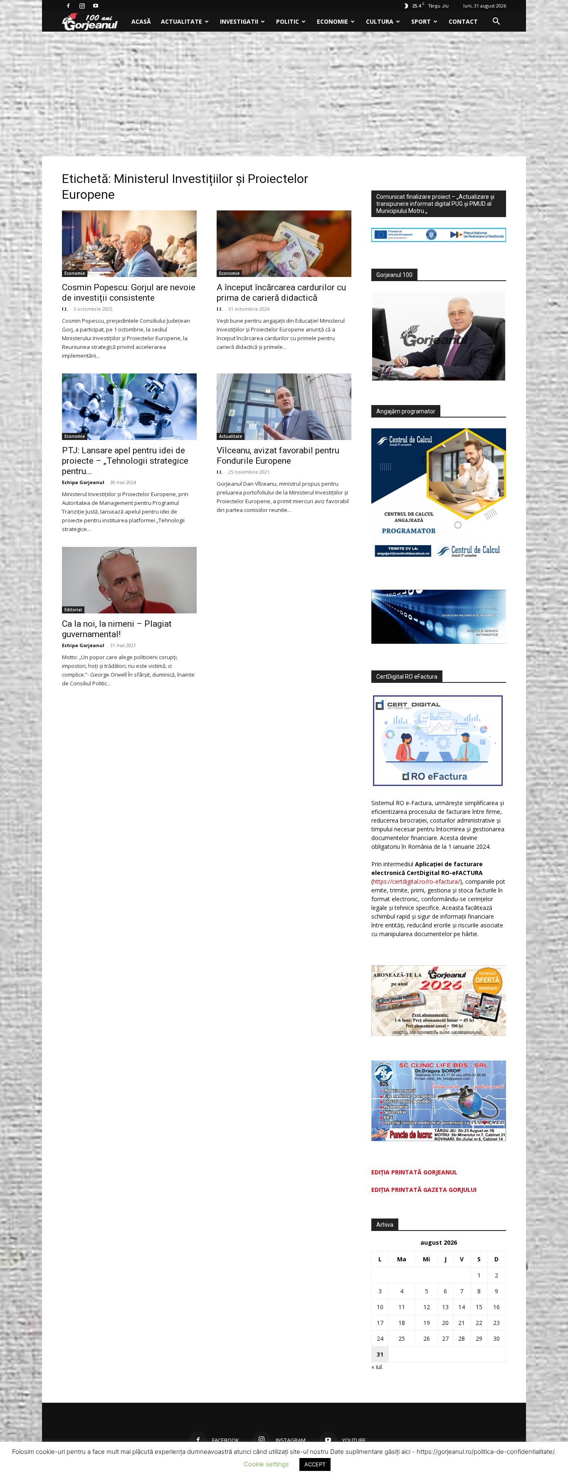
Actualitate (181, 21)
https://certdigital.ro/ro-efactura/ (416, 881)
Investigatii (239, 21)
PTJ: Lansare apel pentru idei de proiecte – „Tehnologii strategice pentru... (125, 460)
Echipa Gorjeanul (83, 482)
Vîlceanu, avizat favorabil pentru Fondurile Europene (278, 455)
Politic (287, 21)
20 (445, 1323)
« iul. (377, 1367)
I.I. (65, 309)
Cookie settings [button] (266, 1464)
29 (479, 1338)
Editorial (73, 610)
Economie (332, 21)
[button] (496, 22)
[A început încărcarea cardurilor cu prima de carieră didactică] (284, 243)
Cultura (379, 21)
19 (426, 1323)
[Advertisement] (284, 94)
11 (401, 1307)
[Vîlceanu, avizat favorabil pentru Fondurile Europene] (284, 406)
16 (496, 1307)
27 (445, 1338)
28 (461, 1338)
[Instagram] (82, 6)
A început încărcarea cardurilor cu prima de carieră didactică (281, 292)
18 (401, 1323)
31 (380, 1354)
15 (479, 1307)
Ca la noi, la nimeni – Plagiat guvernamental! (117, 629)
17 (380, 1323)
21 (461, 1323)
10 (380, 1307)
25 (401, 1338)
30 (496, 1338)
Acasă (141, 21)
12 (426, 1307)
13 (445, 1307)
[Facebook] (68, 6)
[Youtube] (95, 6)
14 (461, 1307)
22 (479, 1323)
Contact (463, 21)
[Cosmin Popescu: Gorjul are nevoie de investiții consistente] (129, 243)
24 (380, 1338)
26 (426, 1338)
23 (496, 1323)
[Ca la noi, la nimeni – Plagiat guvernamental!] (129, 580)
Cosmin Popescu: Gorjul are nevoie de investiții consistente (128, 292)
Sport (421, 21)
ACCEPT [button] (315, 1464)
